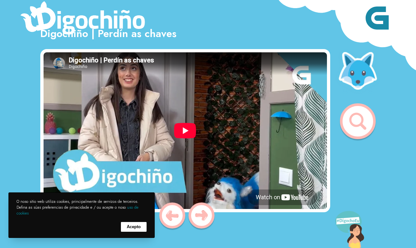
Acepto (134, 226)
